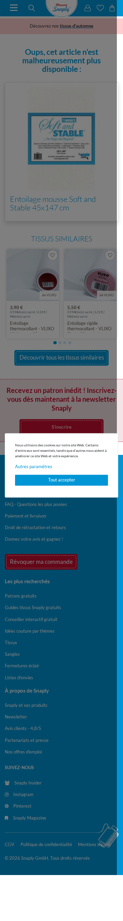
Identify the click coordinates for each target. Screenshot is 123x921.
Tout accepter (61, 480)
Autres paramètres (33, 466)
